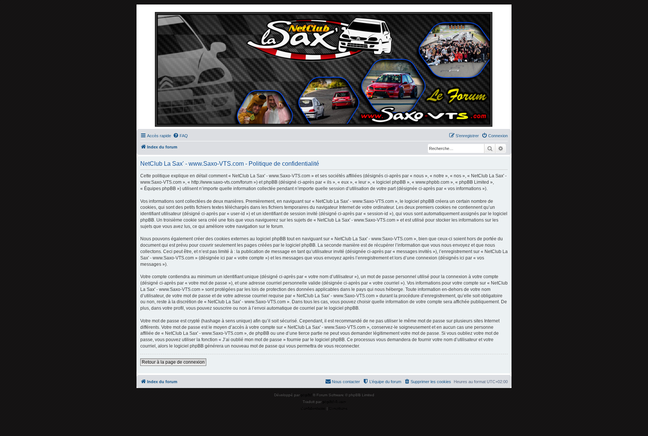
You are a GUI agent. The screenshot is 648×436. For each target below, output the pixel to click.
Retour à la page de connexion (173, 362)
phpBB (307, 395)
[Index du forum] (324, 68)
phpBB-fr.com (334, 402)
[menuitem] (180, 135)
